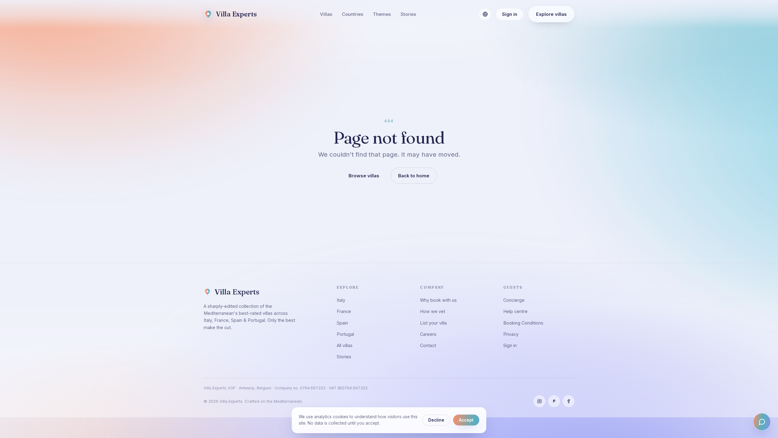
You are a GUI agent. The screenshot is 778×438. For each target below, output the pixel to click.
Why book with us (438, 300)
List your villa (433, 322)
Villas (326, 14)
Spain (342, 322)
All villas (345, 345)
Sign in (509, 14)
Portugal (345, 334)
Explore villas (551, 14)
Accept (466, 420)
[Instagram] (539, 401)
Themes (382, 14)
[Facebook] (568, 401)
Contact (428, 345)
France (344, 311)
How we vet (432, 311)
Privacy (510, 334)
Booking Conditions (523, 322)
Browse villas (364, 176)
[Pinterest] (554, 401)
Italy (341, 300)
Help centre (515, 311)
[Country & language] (485, 14)
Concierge (514, 300)
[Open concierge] (762, 422)
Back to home (413, 176)
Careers (428, 334)
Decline (436, 420)
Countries (352, 14)
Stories (408, 14)
